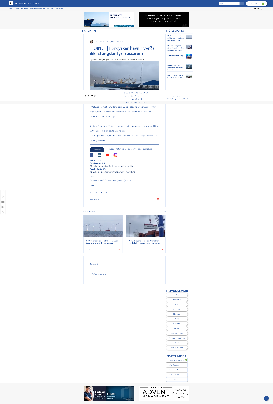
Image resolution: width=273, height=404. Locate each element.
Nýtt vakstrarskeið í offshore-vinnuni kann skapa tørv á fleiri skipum (102, 242)
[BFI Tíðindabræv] (3, 212)
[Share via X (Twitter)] (96, 193)
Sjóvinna (128, 180)
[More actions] (157, 41)
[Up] (266, 398)
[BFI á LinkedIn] (3, 197)
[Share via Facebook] (91, 193)
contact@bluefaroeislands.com (136, 96)
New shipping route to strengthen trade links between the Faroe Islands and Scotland (145, 242)
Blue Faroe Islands (97, 180)
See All (163, 211)
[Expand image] (124, 77)
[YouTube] (258, 9)
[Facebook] (252, 9)
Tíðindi (120, 180)
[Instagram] (262, 9)
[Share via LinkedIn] (101, 193)
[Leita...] (242, 3)
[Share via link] (107, 193)
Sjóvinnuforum (111, 180)
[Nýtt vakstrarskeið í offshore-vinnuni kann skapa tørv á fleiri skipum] (103, 226)
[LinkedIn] (255, 9)
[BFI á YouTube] (3, 202)
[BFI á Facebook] (3, 192)
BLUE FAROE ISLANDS (27, 3)
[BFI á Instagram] (3, 207)
